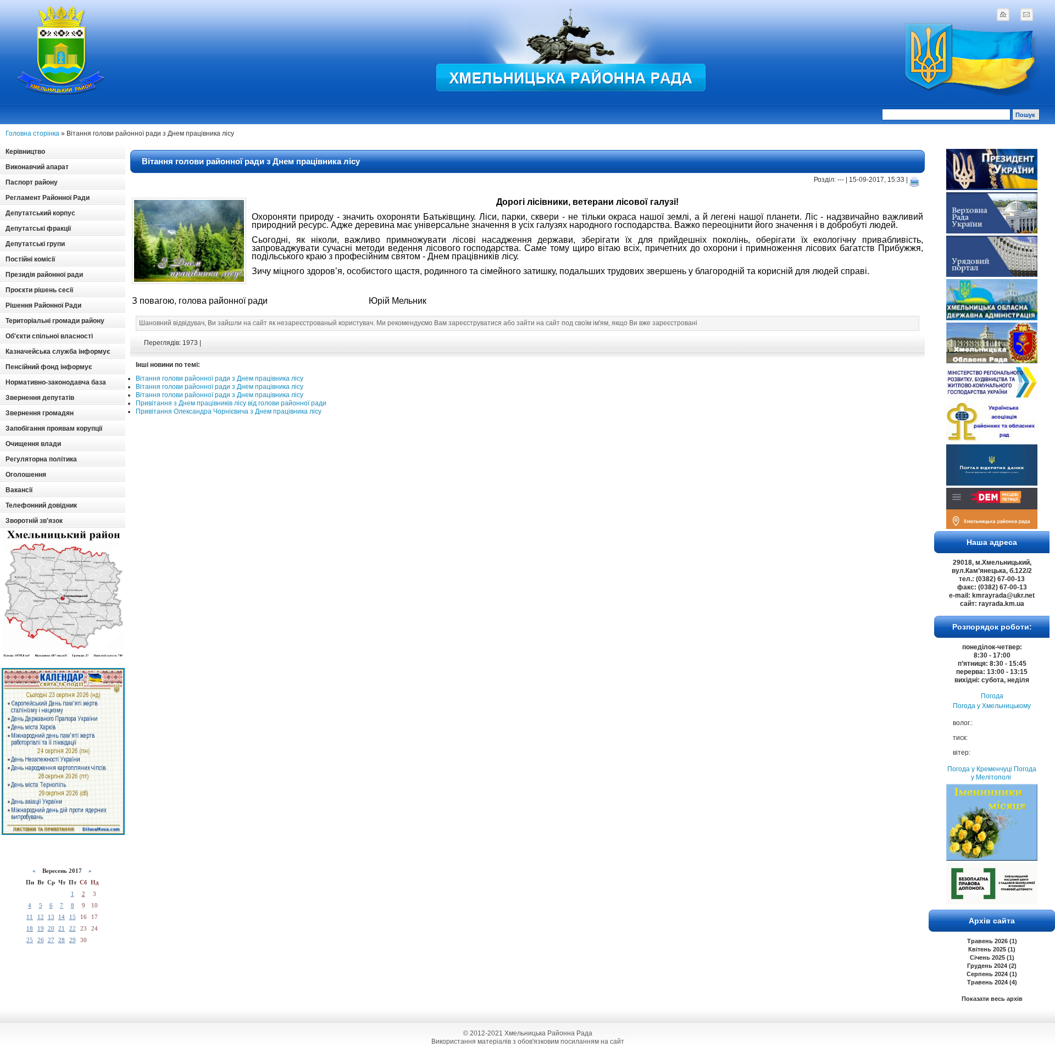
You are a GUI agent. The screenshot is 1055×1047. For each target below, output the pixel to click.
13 (51, 917)
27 (51, 940)
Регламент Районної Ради (47, 198)
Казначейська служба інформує (57, 351)
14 (61, 917)
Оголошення (25, 474)
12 (40, 917)
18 (29, 928)
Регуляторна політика (41, 459)
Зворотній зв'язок (34, 521)
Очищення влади (33, 444)
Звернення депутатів (39, 398)
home (1003, 14)
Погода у (992, 706)
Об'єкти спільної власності (49, 336)
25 (29, 940)
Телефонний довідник (41, 505)
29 (72, 940)
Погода (992, 696)
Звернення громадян (39, 413)
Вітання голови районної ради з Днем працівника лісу (251, 161)
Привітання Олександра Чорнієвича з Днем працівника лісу (228, 411)
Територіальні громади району (54, 321)
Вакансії (18, 490)
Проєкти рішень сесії (39, 290)
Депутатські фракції (38, 228)
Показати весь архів (992, 998)
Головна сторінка (32, 133)
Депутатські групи (35, 244)
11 (29, 917)
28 (61, 940)
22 (72, 928)
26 (40, 940)
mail (1026, 14)
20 (51, 928)
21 (61, 928)
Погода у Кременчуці (979, 769)
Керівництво (25, 151)
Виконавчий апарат (37, 167)
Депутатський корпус (40, 213)
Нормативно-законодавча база (55, 382)
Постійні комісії (30, 259)
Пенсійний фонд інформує (48, 367)
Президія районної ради (44, 275)
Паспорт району (31, 182)
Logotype (61, 50)
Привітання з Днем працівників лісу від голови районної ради (231, 403)
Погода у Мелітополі (1003, 773)
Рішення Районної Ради (43, 305)
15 (72, 917)
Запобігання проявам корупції (53, 428)
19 (40, 928)
